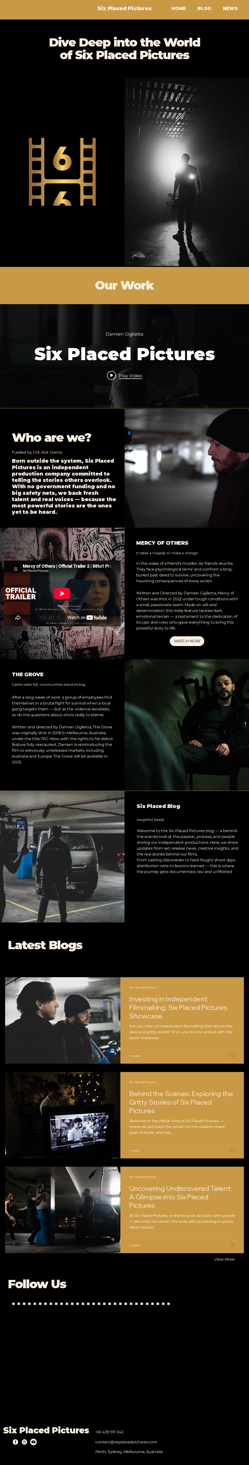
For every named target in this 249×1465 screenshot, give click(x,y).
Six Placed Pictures (124, 8)
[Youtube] (33, 1442)
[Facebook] (15, 1442)
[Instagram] (24, 1442)
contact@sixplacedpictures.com (126, 1442)
